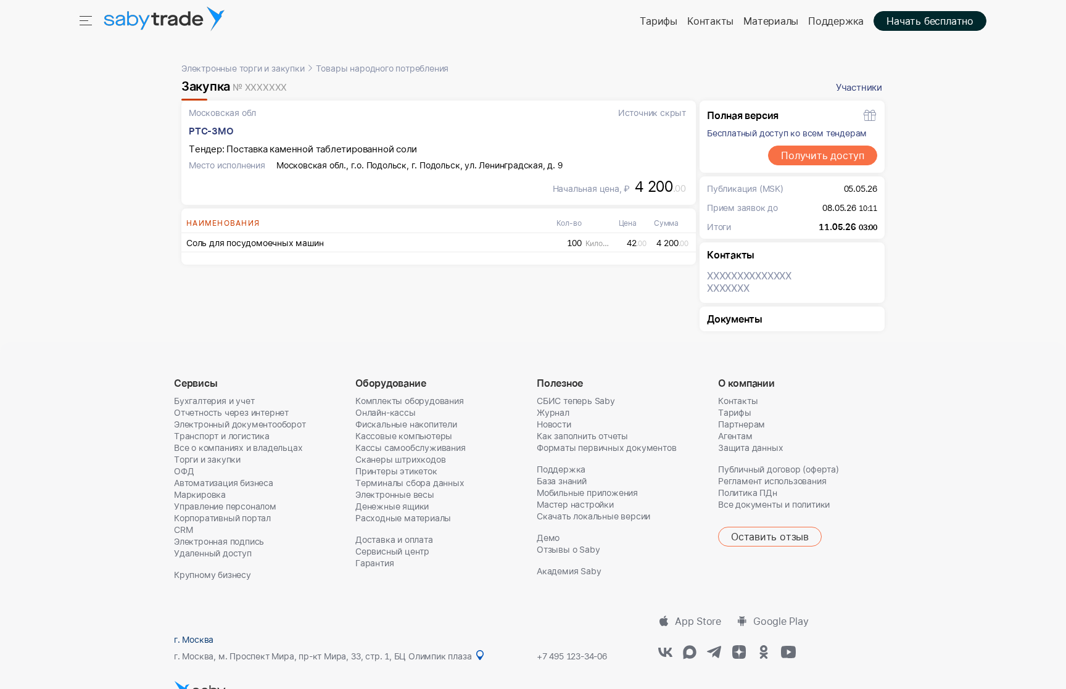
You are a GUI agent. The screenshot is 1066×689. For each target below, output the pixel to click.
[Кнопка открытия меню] (87, 19)
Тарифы (658, 21)
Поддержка (836, 21)
